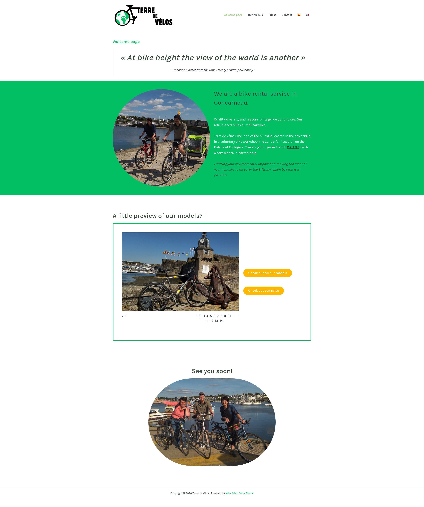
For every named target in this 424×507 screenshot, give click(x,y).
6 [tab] (214, 316)
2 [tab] (200, 316)
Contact (287, 14)
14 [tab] (221, 321)
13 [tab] (216, 321)
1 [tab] (197, 316)
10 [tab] (229, 316)
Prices (272, 14)
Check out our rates (263, 291)
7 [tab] (218, 316)
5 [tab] (211, 316)
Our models (255, 14)
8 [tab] (221, 316)
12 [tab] (211, 321)
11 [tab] (207, 321)
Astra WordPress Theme (239, 493)
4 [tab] (207, 316)
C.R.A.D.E (293, 147)
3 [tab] (204, 316)
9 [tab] (225, 316)
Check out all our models (267, 273)
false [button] (192, 316)
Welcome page (233, 14)
